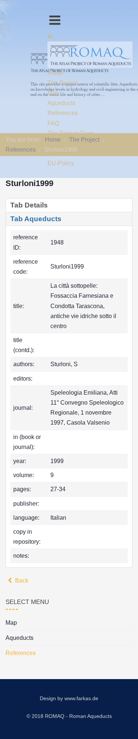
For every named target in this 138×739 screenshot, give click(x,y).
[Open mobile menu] (54, 20)
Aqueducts (19, 638)
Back (21, 580)
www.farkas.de (81, 698)
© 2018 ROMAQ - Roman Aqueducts (69, 716)
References (21, 653)
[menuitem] (55, 73)
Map (11, 623)
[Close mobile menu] (49, 36)
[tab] (69, 205)
